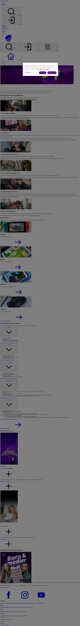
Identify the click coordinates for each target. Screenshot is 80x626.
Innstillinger (28, 72)
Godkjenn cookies (52, 72)
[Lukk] (56, 64)
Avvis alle (43, 72)
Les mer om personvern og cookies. (42, 69)
